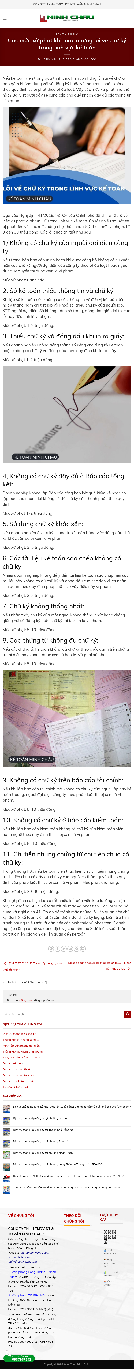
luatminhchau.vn (18, 1257)
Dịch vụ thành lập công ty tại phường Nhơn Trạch (43, 1152)
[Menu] (5, 18)
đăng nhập (26, 1000)
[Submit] (127, 1014)
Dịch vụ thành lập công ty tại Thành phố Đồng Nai (43, 1129)
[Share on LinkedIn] (83, 949)
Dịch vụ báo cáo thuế (16, 1069)
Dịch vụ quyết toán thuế (18, 1081)
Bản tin (61, 34)
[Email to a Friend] (70, 949)
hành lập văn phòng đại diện (21, 1045)
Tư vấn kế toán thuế (15, 1087)
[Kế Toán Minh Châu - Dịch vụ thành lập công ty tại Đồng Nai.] (67, 18)
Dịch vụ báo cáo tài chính (19, 1075)
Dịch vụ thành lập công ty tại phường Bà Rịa (40, 1118)
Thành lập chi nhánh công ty (21, 1039)
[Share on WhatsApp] (51, 949)
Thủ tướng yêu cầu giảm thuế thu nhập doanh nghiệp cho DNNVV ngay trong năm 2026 (66, 1187)
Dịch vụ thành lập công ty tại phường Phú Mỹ (40, 1141)
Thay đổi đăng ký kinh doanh (21, 1057)
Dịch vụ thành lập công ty (19, 1033)
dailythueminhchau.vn (22, 1261)
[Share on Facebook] (57, 949)
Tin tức (73, 34)
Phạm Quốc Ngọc (84, 59)
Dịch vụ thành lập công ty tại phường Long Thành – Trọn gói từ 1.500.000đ (58, 1164)
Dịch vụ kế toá (12, 1063)
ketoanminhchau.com (35, 1252)
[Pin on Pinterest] (76, 949)
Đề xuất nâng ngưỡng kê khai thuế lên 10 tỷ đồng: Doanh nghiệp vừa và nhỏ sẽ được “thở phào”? (72, 1106)
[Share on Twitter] (64, 949)
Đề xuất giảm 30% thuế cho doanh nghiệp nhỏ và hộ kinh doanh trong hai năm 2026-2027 (68, 1176)
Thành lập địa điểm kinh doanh (23, 1051)
